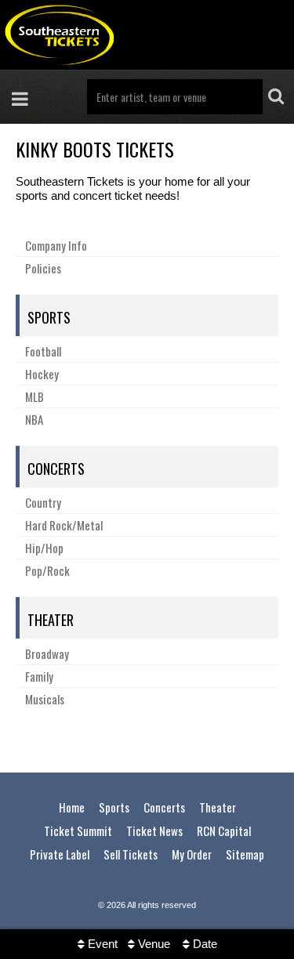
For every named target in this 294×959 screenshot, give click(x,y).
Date (203, 943)
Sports (49, 317)
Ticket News (154, 830)
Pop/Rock (47, 570)
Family (39, 676)
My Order (192, 854)
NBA (34, 419)
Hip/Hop (44, 547)
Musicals (44, 698)
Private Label (59, 854)
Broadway (47, 653)
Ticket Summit (78, 830)
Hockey (42, 373)
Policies (43, 268)
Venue (152, 943)
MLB (34, 396)
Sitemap (245, 854)
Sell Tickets (130, 854)
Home (72, 807)
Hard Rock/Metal (64, 525)
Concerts (56, 468)
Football (43, 351)
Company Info (56, 245)
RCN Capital (224, 830)
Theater (50, 620)
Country (43, 502)
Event (101, 943)
